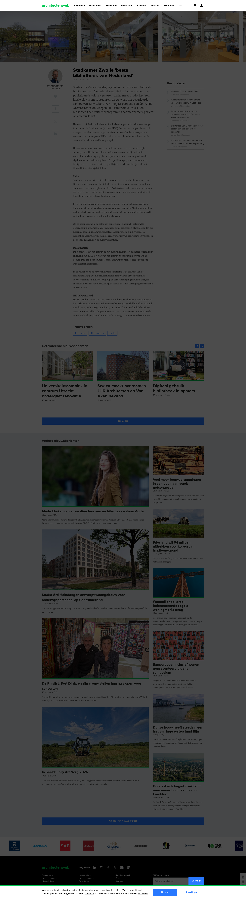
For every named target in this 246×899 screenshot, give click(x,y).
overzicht (89, 893)
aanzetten (143, 893)
